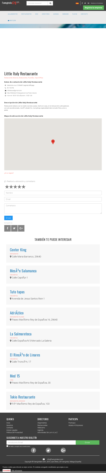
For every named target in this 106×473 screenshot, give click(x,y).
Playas (74, 14)
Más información (17, 470)
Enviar (8, 218)
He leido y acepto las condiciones (19, 446)
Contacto (84, 14)
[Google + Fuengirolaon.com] (88, 3)
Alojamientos (42, 423)
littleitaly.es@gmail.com (14, 90)
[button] (53, 141)
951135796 (10, 88)
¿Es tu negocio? (9, 173)
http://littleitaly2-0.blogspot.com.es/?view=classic (22, 93)
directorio (45, 14)
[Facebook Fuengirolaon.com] (83, 3)
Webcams (65, 14)
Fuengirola (7, 2)
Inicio (8, 423)
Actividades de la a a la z (47, 432)
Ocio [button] (36, 14)
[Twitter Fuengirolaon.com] (86, 3)
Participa (12, 20)
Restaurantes (42, 425)
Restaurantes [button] (26, 14)
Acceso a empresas (97, 3)
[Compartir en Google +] (21, 229)
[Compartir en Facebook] (7, 229)
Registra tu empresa (93, 8)
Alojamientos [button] (12, 14)
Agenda (56, 14)
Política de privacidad (14, 432)
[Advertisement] (53, 48)
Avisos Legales (11, 430)
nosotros (9, 425)
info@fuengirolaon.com (55, 459)
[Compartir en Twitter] (14, 229)
